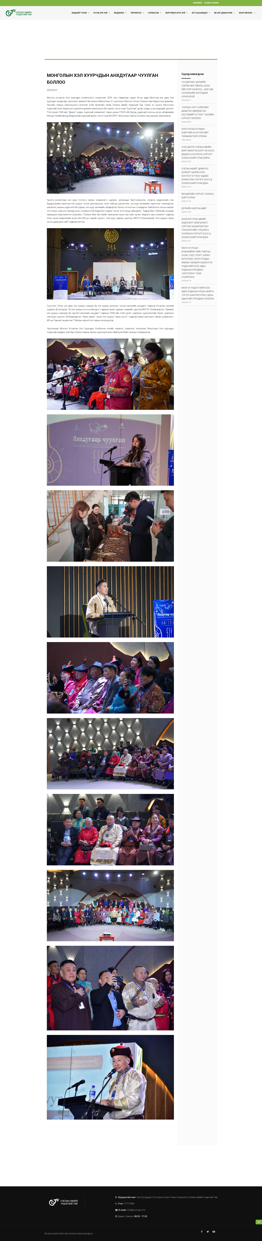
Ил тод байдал (199, 13)
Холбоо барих (211, 3)
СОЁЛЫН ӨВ (153, 13)
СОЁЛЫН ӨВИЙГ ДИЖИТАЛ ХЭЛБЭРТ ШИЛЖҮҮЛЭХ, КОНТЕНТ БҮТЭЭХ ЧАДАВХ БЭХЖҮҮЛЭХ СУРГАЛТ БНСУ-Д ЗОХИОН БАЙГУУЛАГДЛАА (196, 175)
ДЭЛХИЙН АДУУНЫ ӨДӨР (194, 208)
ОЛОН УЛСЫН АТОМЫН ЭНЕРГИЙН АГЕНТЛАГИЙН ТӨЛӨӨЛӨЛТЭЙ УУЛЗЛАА (194, 132)
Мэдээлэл (119, 13)
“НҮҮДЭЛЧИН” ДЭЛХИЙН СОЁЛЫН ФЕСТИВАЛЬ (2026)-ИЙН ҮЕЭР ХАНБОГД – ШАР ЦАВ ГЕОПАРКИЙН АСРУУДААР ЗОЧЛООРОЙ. (197, 89)
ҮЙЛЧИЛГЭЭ (136, 13)
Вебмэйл (197, 3)
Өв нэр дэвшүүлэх (223, 13)
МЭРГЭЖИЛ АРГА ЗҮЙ (175, 13)
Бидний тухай (79, 13)
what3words (246, 13)
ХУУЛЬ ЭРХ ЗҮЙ (100, 13)
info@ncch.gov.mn (136, 1210)
